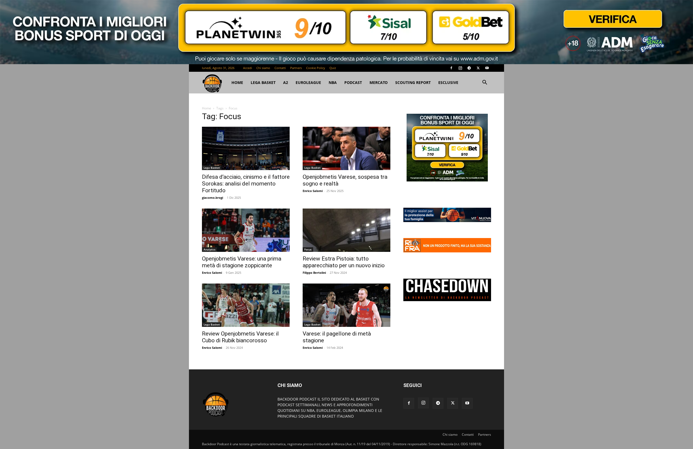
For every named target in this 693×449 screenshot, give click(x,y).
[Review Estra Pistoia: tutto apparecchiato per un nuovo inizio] (346, 230)
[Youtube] (487, 68)
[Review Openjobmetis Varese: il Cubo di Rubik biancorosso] (246, 305)
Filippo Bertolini (314, 273)
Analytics (209, 249)
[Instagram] (460, 68)
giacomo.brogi (212, 198)
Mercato (379, 82)
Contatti (280, 68)
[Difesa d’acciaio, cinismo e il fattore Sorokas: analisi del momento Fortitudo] (246, 148)
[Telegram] (469, 68)
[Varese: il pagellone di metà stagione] (346, 305)
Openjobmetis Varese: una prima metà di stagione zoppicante (241, 262)
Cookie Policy (315, 68)
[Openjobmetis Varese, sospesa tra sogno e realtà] (346, 148)
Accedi (247, 68)
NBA (333, 82)
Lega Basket (263, 82)
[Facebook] (451, 68)
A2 (285, 82)
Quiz (332, 68)
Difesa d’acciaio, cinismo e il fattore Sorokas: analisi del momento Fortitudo (246, 184)
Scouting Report (413, 82)
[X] (478, 68)
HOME (237, 82)
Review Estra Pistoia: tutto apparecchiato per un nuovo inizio (344, 262)
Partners (296, 68)
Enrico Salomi (313, 191)
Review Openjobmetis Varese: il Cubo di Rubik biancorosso (240, 337)
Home (206, 108)
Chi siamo (263, 68)
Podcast (353, 82)
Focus (308, 249)
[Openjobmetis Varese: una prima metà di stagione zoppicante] (246, 230)
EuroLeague (308, 82)
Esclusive (448, 82)
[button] (484, 83)
